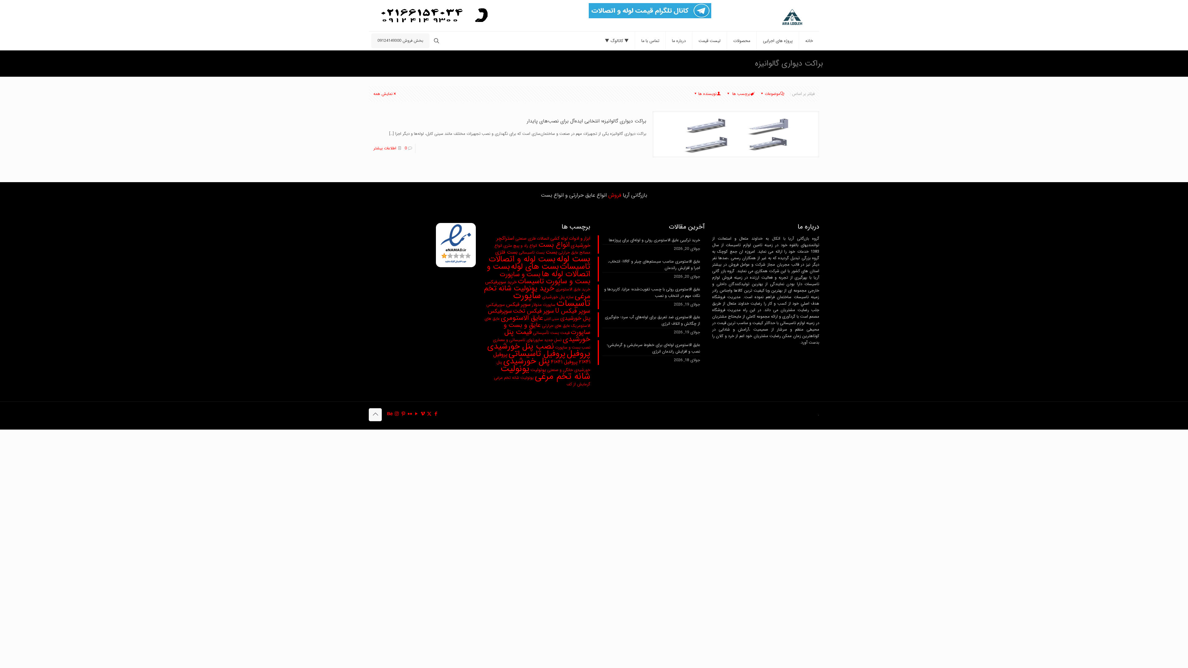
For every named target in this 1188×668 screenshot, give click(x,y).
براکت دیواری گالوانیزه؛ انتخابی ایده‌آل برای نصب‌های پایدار (586, 121)
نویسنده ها (707, 94)
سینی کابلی (551, 319)
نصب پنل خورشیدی (520, 346)
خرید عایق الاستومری (573, 289)
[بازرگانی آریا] (778, 17)
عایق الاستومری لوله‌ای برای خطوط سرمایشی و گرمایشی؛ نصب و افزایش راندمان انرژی (653, 348)
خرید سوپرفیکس (501, 282)
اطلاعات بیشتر (384, 148)
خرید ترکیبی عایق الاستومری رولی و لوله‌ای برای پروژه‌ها (654, 240)
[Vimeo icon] (422, 414)
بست (551, 252)
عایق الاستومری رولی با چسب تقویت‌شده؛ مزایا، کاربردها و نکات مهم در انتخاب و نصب (652, 292)
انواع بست (554, 244)
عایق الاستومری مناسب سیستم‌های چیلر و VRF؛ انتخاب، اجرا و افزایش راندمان (654, 264)
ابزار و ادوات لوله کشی (570, 238)
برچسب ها (740, 94)
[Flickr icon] (409, 414)
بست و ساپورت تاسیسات (554, 281)
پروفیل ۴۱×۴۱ (564, 362)
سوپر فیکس (518, 305)
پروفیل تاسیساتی (537, 353)
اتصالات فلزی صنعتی (532, 238)
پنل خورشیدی (526, 361)
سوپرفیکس (495, 305)
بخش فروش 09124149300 (400, 40)
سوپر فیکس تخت (533, 311)
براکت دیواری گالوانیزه (386, 63)
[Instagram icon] (396, 414)
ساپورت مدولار (543, 305)
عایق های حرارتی (556, 326)
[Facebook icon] (435, 414)
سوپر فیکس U (572, 311)
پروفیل (578, 354)
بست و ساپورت (520, 274)
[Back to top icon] (375, 414)
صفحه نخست (427, 63)
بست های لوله (535, 266)
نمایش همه (383, 94)
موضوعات (772, 94)
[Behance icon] (390, 414)
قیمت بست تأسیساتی (551, 333)
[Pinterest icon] (403, 414)
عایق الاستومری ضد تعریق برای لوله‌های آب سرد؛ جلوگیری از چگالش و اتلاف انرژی (652, 320)
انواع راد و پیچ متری (520, 245)
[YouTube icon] (416, 414)
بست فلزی (506, 252)
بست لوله (573, 259)
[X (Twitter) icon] (429, 414)
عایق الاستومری (522, 318)
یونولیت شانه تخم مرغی (545, 372)
